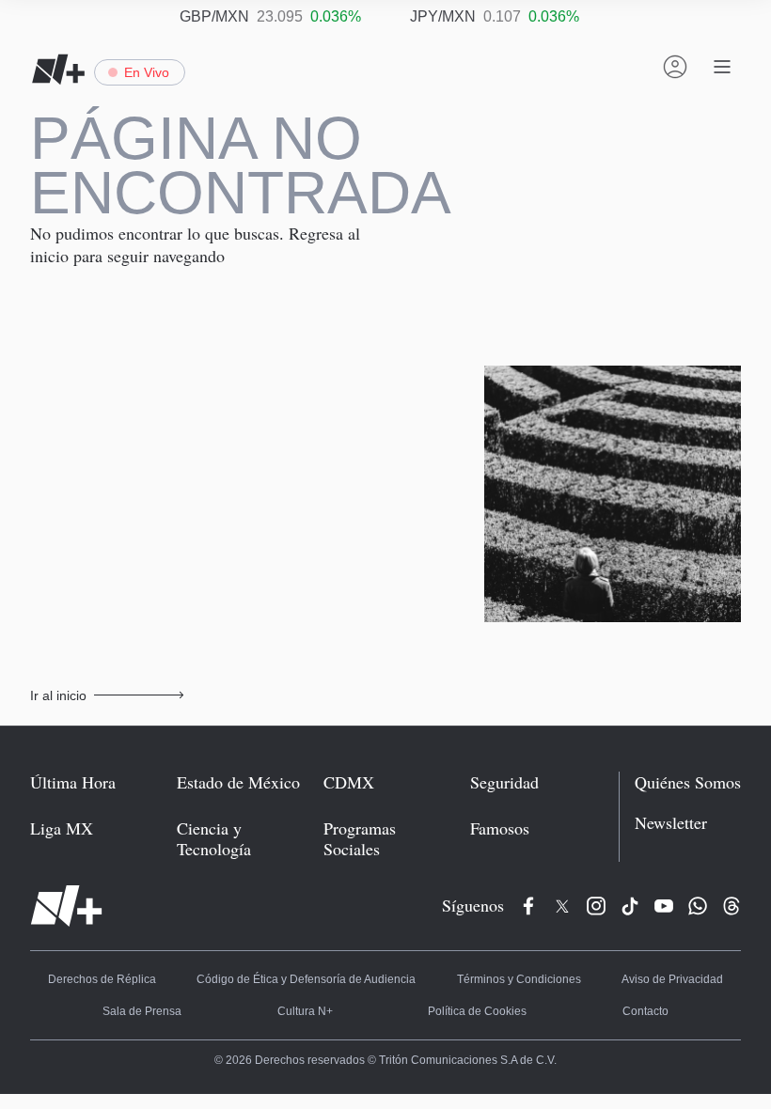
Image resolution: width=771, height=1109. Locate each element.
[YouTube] (663, 832)
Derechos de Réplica (85, 908)
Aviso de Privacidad (586, 908)
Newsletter (677, 770)
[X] (562, 832)
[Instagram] (596, 832)
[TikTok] (630, 832)
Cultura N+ (176, 939)
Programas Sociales (391, 776)
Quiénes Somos (691, 729)
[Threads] (731, 832)
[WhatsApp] (697, 832)
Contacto (599, 939)
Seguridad (508, 729)
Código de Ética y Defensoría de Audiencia (266, 908)
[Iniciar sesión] (675, 67)
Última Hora (70, 729)
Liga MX (57, 776)
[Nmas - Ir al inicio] (58, 70)
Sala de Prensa (699, 908)
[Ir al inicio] (66, 832)
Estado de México (235, 729)
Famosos (503, 776)
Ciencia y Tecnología (245, 776)
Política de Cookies (390, 939)
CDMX (347, 729)
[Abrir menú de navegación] (722, 66)
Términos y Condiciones (454, 908)
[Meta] (528, 832)
